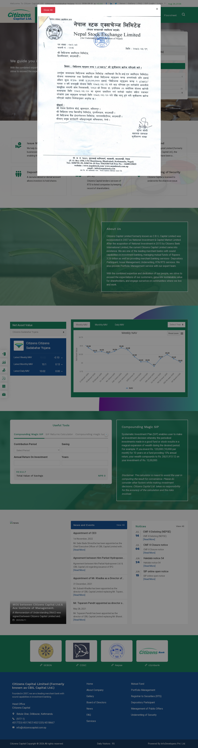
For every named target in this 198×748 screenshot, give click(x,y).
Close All (48, 10)
